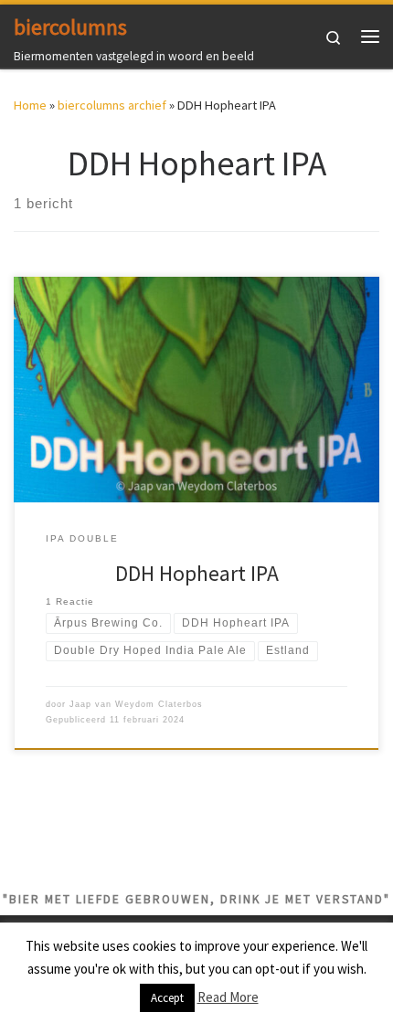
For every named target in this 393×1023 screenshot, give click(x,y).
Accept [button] (167, 998)
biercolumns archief (112, 105)
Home (30, 105)
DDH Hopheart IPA (197, 573)
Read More (228, 997)
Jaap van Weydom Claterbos (136, 704)
